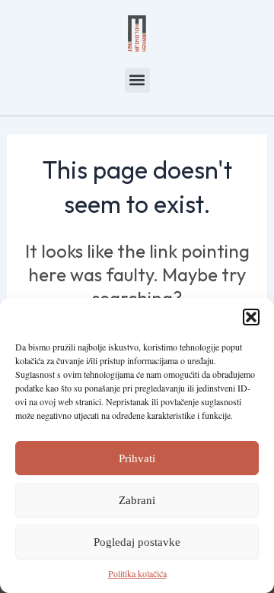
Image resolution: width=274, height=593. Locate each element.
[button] (251, 317)
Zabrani (137, 500)
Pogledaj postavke (137, 542)
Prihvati (137, 458)
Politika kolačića (137, 573)
